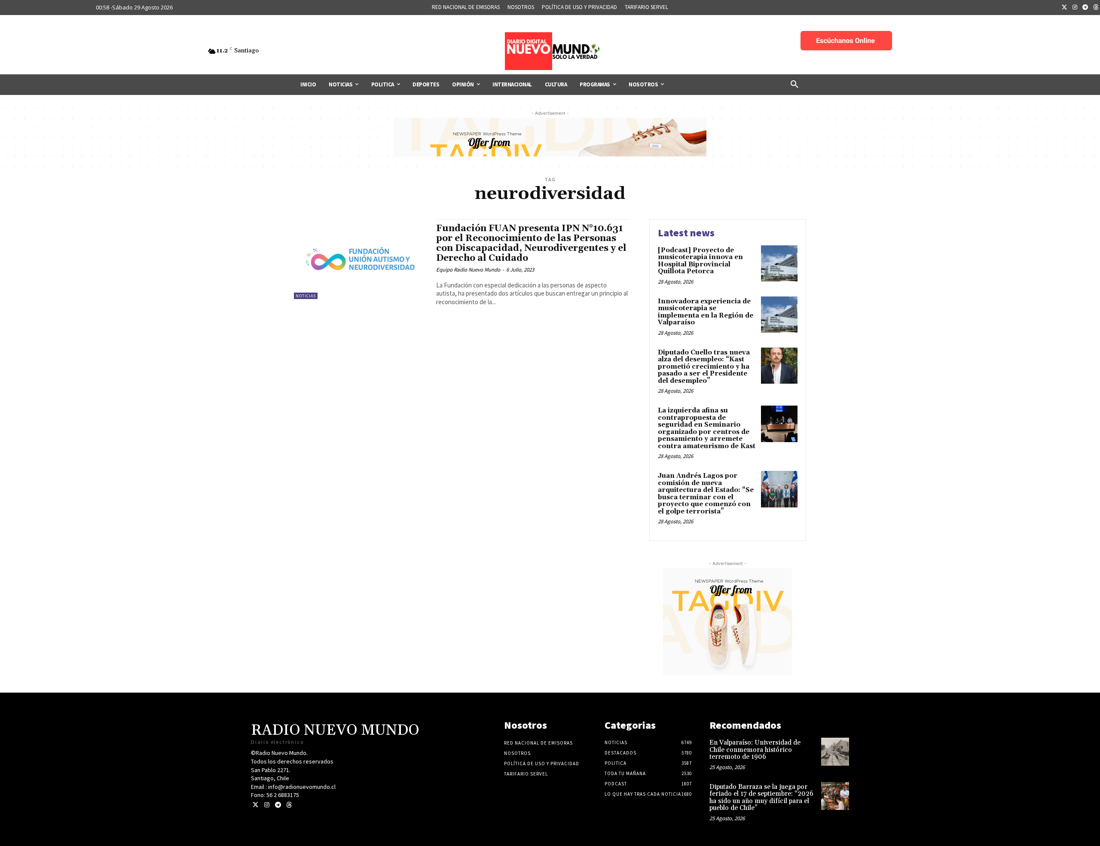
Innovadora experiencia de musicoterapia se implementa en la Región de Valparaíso (705, 312)
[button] (794, 84)
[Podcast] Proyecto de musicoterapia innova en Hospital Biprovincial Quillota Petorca (700, 261)
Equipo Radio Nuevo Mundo (468, 269)
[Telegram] (1085, 7)
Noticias (306, 296)
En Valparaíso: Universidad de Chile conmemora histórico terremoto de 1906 (755, 750)
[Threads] (288, 804)
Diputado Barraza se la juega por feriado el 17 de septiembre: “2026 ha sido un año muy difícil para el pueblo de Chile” (761, 797)
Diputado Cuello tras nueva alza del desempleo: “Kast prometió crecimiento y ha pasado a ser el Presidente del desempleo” (704, 366)
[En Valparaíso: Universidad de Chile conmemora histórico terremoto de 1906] (835, 752)
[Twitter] (1064, 7)
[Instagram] (1075, 7)
